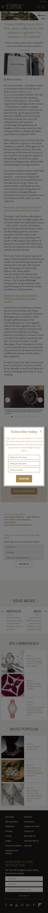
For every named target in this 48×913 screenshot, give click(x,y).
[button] (41, 431)
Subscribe (24, 479)
